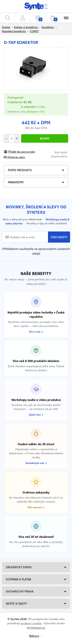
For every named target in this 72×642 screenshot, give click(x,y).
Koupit (45, 138)
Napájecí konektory (14, 31)
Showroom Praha (19, 591)
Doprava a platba (18, 579)
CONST (34, 31)
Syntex (6, 27)
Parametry (16, 182)
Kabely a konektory (26, 27)
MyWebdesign (36, 627)
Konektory (48, 27)
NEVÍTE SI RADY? (16, 603)
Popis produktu (20, 170)
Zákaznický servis (19, 567)
